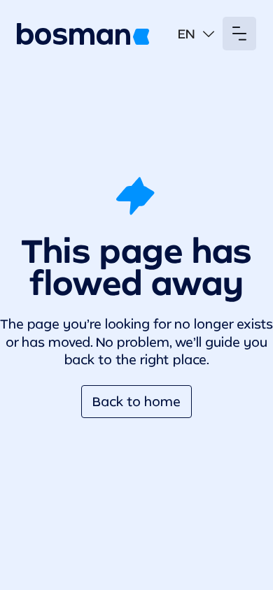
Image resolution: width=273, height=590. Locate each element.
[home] (83, 34)
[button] (196, 33)
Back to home (136, 401)
